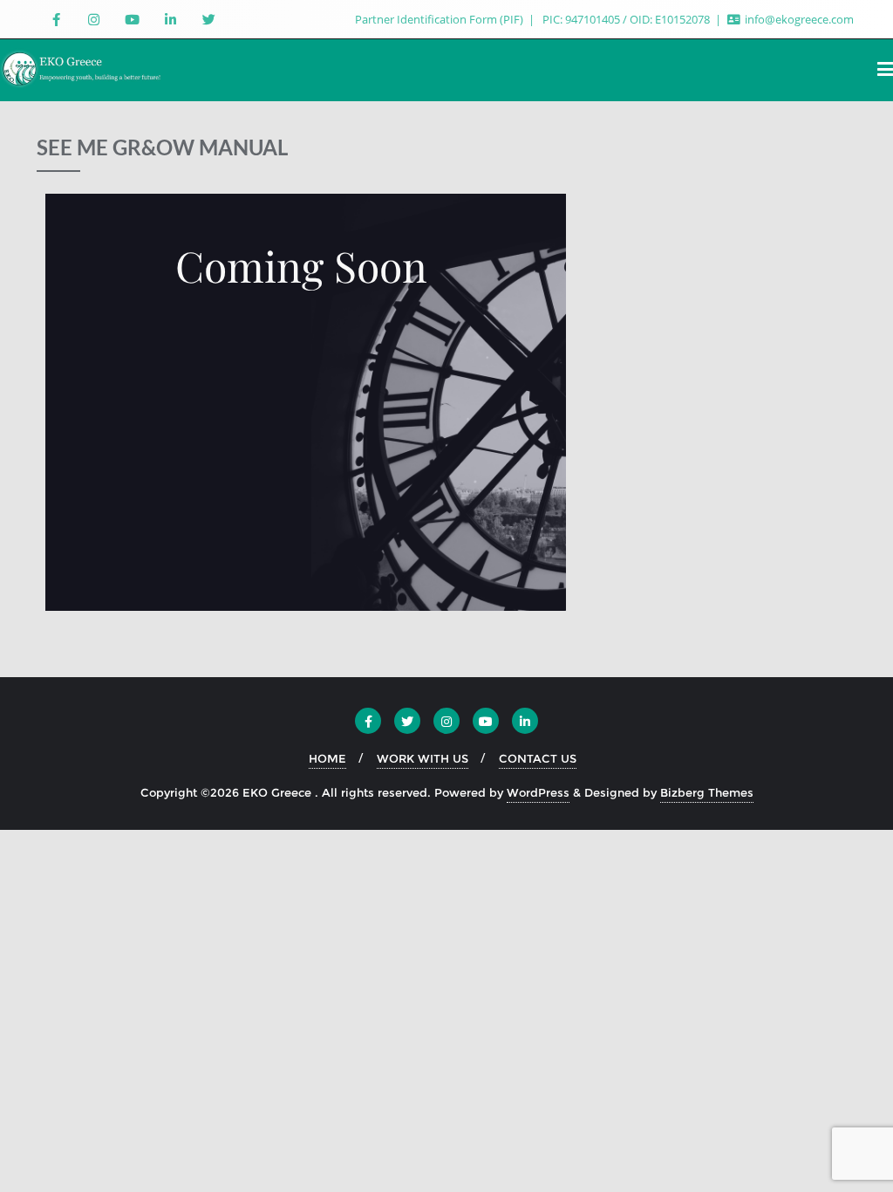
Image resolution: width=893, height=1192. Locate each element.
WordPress (538, 792)
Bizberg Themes (706, 792)
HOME (327, 758)
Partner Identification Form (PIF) (440, 19)
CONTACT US (537, 758)
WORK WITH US (422, 758)
